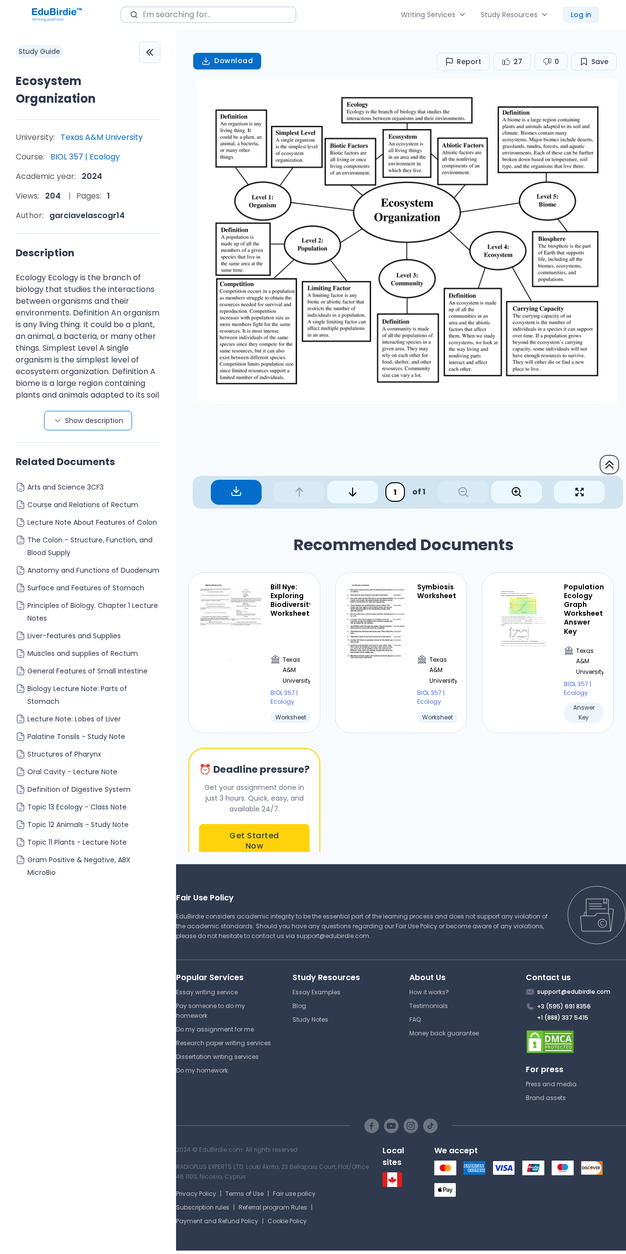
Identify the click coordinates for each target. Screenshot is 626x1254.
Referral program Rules (273, 1207)
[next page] (352, 492)
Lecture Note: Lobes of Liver (74, 719)
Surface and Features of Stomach (85, 588)
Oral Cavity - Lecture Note (72, 772)
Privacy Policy (196, 1193)
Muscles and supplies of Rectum (82, 653)
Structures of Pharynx (64, 754)
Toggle (149, 52)
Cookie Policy (287, 1221)
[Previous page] (299, 492)
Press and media (551, 1084)
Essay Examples (316, 992)
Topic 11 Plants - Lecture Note (77, 842)
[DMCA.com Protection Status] (576, 1042)
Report (469, 62)
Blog (299, 1006)
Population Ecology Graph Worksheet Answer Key (584, 609)
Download (233, 61)
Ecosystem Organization (56, 90)
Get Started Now (254, 840)
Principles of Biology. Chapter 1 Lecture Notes (92, 612)
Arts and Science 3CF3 (65, 487)
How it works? (429, 992)
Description (45, 253)
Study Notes (310, 1019)
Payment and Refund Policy (217, 1221)
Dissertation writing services (217, 1056)
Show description (94, 420)
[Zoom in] (516, 492)
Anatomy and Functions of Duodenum (93, 570)
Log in (581, 15)
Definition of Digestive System (79, 789)
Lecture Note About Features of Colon (92, 522)
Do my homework (202, 1070)
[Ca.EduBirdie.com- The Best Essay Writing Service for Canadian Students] (392, 1184)
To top (609, 464)
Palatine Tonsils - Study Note (76, 736)
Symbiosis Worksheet (436, 591)
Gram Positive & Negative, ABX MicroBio (79, 866)
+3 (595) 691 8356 (564, 1006)
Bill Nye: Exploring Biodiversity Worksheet (290, 600)
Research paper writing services (223, 1043)
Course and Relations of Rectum (82, 505)
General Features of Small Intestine (87, 671)
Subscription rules (202, 1207)
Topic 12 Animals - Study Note (78, 824)
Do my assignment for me (215, 1029)
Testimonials (428, 1006)
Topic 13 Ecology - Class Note (77, 807)
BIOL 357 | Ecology (85, 156)
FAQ (415, 1019)
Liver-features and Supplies (74, 636)
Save (599, 62)
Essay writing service (207, 992)
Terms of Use (244, 1193)
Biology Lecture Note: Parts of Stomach (77, 695)
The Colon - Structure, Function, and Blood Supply (90, 546)
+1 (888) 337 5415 (562, 1017)
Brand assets (546, 1098)
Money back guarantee (444, 1033)
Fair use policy (294, 1193)
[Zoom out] (463, 492)
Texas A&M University (102, 137)
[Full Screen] (579, 492)
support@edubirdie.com (332, 936)
